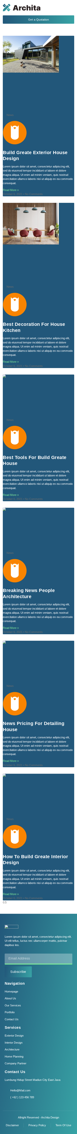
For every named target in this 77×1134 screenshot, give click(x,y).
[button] (70, 8)
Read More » (11, 190)
